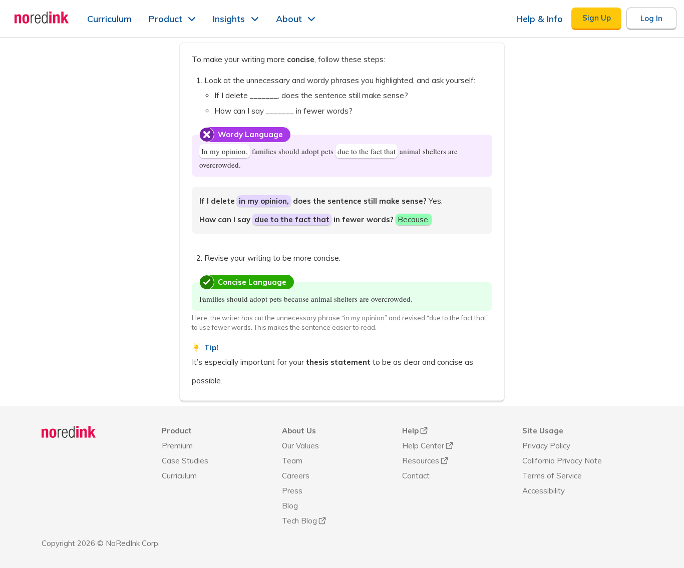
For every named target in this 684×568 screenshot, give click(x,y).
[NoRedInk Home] (42, 18)
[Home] (69, 432)
